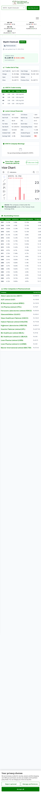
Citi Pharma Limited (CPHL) (11, 307)
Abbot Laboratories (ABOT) (11, 296)
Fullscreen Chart (33, 162)
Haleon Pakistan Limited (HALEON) (14, 322)
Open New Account (33, 8)
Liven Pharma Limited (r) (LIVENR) (13, 344)
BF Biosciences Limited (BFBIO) (12, 303)
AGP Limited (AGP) (8, 299)
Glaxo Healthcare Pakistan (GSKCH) (14, 318)
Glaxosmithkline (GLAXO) (10, 314)
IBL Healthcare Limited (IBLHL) (12, 333)
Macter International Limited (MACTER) (16, 348)
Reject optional (10, 784)
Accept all (20, 789)
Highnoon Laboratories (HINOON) (14, 325)
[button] (37, 18)
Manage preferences (30, 784)
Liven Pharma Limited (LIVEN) (12, 340)
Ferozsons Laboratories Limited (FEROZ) (16, 311)
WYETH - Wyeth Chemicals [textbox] (11, 8)
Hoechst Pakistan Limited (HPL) (13, 329)
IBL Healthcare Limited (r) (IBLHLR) (14, 336)
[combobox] (13, 8)
